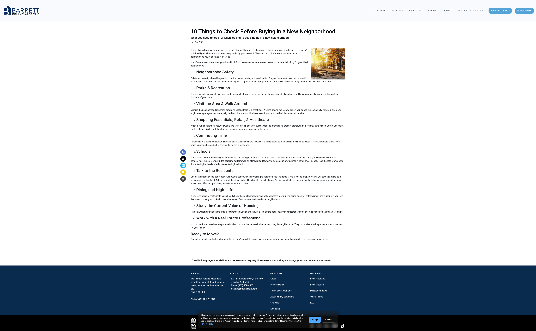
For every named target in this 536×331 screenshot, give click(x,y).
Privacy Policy (277, 284)
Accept (315, 319)
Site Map (274, 302)
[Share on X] (183, 159)
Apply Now (524, 10)
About (432, 10)
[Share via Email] (183, 172)
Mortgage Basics (318, 290)
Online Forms (316, 296)
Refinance (396, 10)
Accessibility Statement (282, 296)
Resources (415, 10)
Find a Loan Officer (470, 10)
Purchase (379, 10)
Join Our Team (500, 10)
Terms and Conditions (281, 290)
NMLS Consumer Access (203, 298)
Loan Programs (317, 278)
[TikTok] (342, 326)
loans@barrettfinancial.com (244, 288)
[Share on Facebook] (183, 152)
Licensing (275, 308)
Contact (448, 10)
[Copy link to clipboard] (183, 179)
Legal (273, 278)
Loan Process (317, 284)
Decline (328, 319)
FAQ (312, 302)
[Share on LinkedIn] (183, 165)
